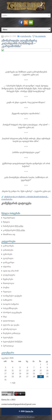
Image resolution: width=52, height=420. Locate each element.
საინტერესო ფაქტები (12, 296)
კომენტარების (14, 230)
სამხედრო (7, 300)
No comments (40, 36)
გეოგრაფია (8, 258)
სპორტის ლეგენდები (12, 312)
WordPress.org (9, 234)
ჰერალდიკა (8, 346)
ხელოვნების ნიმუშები (12, 342)
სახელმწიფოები (10, 308)
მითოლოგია (8, 283)
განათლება (8, 250)
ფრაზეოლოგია (10, 329)
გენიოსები (7, 254)
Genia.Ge (29, 411)
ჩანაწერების (13, 226)
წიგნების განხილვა (11, 333)
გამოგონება (8, 246)
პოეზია (6, 287)
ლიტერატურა (25, 36)
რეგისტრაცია (9, 218)
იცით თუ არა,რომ (10, 271)
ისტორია (7, 267)
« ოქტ (12, 383)
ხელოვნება (8, 337)
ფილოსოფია (9, 321)
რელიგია (7, 292)
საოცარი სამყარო (11, 304)
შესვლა (6, 222)
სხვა (5, 317)
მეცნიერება (8, 279)
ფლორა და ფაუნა (11, 325)
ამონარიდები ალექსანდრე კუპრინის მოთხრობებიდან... (26, 197)
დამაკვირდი (8, 262)
